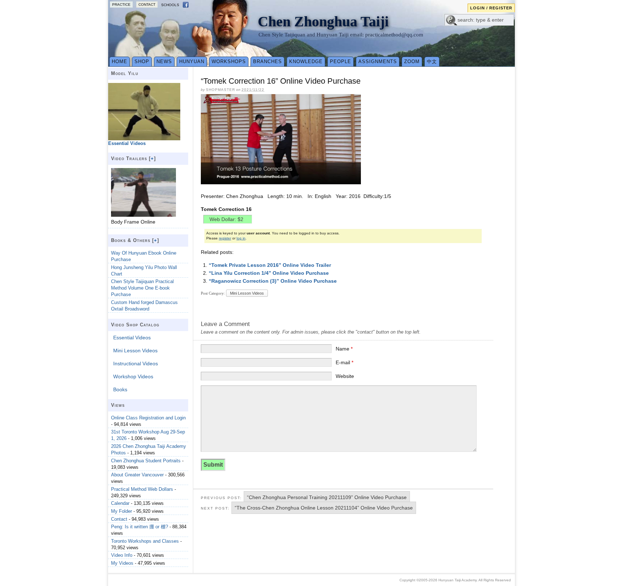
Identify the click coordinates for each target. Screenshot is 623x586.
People (340, 61)
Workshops (229, 61)
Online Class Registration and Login (148, 417)
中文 (432, 61)
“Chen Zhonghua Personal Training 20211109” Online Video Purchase (327, 497)
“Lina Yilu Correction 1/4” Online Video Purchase (269, 273)
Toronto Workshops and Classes (145, 541)
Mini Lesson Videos (247, 293)
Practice (121, 4)
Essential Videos (132, 337)
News (164, 61)
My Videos (122, 563)
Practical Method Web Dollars (142, 489)
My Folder (121, 511)
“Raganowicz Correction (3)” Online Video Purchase (273, 281)
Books (120, 389)
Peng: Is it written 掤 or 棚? (139, 526)
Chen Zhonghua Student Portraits (146, 460)
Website (345, 376)
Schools (170, 5)
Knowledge (306, 61)
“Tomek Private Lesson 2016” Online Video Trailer (270, 265)
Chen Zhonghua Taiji (323, 21)
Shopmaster (220, 90)
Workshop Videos (133, 376)
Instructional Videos (135, 363)
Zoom (412, 61)
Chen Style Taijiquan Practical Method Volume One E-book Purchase (142, 288)
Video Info (121, 555)
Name (344, 349)
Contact (146, 4)
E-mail (344, 362)
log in (241, 238)
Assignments (377, 61)
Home (119, 61)
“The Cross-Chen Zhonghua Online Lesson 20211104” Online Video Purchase (324, 508)
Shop (141, 61)
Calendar (120, 503)
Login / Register (491, 8)
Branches (267, 61)
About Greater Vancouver (137, 474)
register (225, 238)
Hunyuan (191, 61)
